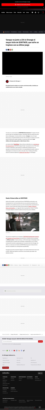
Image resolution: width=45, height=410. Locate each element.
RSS (19, 350)
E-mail (12, 49)
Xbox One (18, 360)
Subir (39, 373)
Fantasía (19, 31)
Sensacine (20, 378)
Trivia (15, 12)
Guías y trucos (9, 12)
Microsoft (18, 362)
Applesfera (4, 381)
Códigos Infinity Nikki (14, 334)
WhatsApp (7, 350)
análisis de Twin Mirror (24, 152)
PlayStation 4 (34, 265)
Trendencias (5, 389)
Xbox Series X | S (20, 358)
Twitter (8, 49)
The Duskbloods (14, 31)
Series (27, 12)
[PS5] (35, 12)
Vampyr (20, 265)
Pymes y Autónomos (14, 391)
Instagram (17, 350)
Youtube (14, 350)
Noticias (16, 265)
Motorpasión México (38, 400)
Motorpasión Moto (38, 380)
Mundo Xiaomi (5, 385)
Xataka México (5, 400)
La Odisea (35, 31)
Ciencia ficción (7, 31)
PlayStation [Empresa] (21, 364)
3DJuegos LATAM (14, 400)
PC (30, 265)
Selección (19, 12)
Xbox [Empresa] (34, 362)
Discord (21, 350)
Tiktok (24, 350)
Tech (24, 12)
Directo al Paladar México (30, 401)
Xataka (4, 378)
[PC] (32, 12)
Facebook (6, 49)
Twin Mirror (16, 144)
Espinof (20, 380)
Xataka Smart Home (6, 383)
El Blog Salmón (13, 389)
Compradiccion (5, 392)
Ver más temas (5, 367)
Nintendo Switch (26, 265)
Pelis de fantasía (25, 31)
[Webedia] (6, 373)
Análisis (3, 12)
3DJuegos (12, 378)
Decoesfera (5, 391)
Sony (3, 364)
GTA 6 (31, 31)
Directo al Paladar (30, 378)
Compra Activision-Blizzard (36, 364)
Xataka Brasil (5, 401)
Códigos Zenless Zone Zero (24, 334)
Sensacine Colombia (22, 401)
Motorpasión (37, 378)
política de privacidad (17, 343)
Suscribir (40, 341)
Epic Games (41, 31)
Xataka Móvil (5, 380)
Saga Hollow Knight (6, 362)
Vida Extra (12, 380)
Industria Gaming (6, 360)
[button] (15, 81)
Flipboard (10, 49)
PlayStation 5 (5, 358)
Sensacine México (22, 400)
